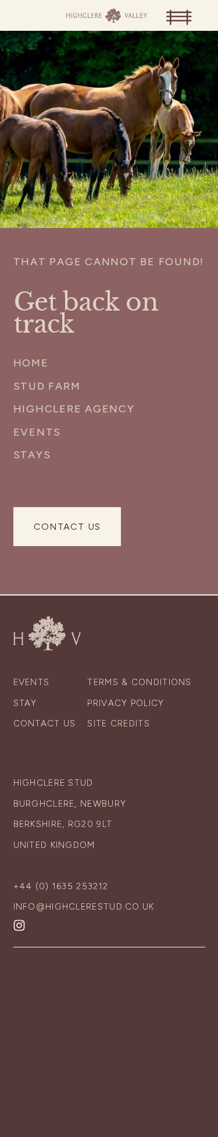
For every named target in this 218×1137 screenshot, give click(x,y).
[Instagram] (19, 925)
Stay (25, 703)
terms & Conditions (139, 682)
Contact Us (67, 526)
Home (31, 363)
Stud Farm (47, 386)
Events (37, 432)
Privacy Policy (125, 703)
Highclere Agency (74, 408)
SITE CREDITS (118, 723)
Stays (32, 454)
